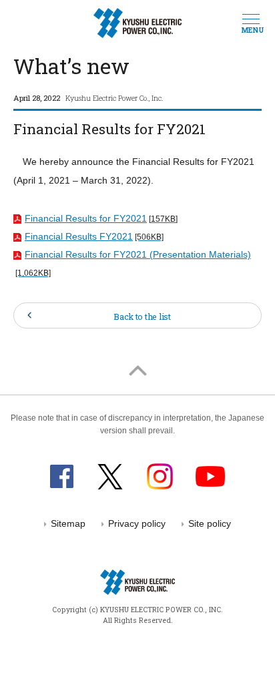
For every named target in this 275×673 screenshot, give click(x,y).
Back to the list (142, 316)
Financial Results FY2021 (94, 237)
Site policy (209, 524)
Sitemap (68, 524)
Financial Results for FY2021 (101, 219)
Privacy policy (137, 524)
